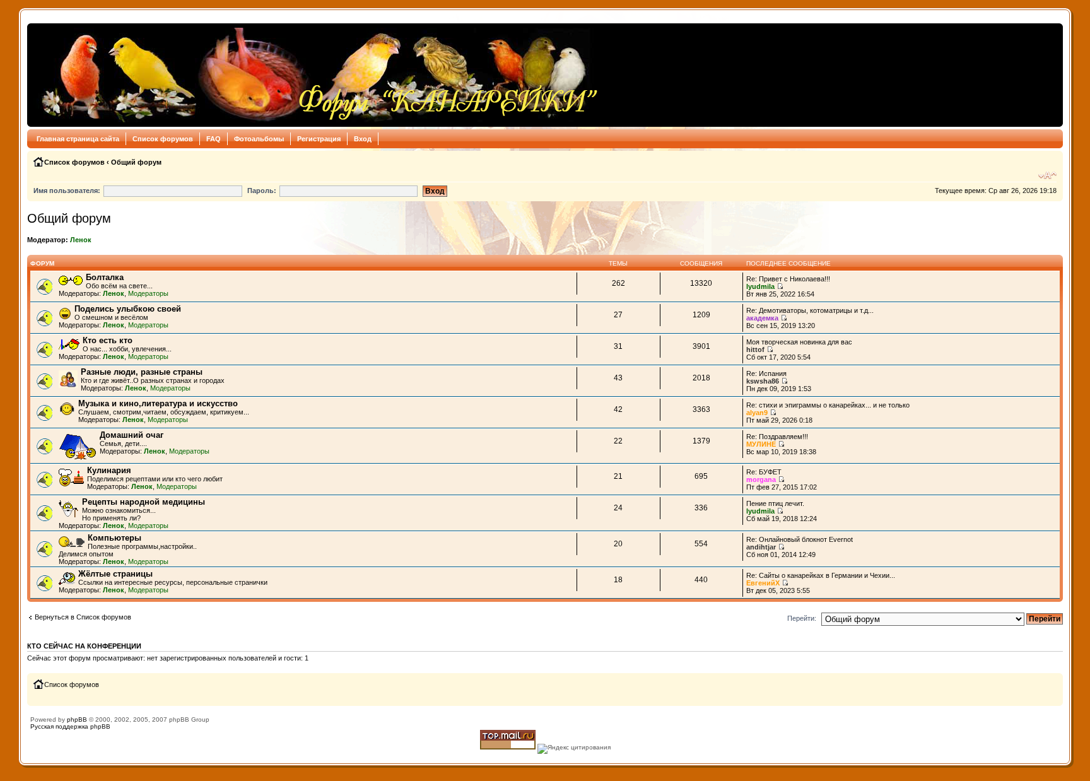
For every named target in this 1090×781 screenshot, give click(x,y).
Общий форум (136, 162)
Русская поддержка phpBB (70, 726)
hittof (755, 349)
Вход (363, 139)
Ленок (80, 240)
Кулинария (109, 470)
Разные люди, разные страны (141, 372)
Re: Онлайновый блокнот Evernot (799, 539)
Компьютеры (114, 538)
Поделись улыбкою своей (127, 309)
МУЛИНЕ (761, 444)
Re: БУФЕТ (764, 472)
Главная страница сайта (78, 139)
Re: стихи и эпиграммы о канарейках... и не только (828, 405)
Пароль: (261, 190)
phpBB (77, 719)
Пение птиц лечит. (775, 503)
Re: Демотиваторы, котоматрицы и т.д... (810, 310)
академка (762, 318)
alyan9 (757, 412)
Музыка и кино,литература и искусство (158, 403)
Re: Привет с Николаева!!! (788, 279)
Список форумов (162, 139)
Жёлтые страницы (115, 573)
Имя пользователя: (66, 190)
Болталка (105, 277)
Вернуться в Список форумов (83, 617)
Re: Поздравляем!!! (777, 436)
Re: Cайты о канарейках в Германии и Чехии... (820, 575)
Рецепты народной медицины (143, 502)
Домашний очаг (131, 435)
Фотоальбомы (259, 139)
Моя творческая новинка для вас (799, 342)
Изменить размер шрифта (1047, 175)
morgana (761, 479)
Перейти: (801, 618)
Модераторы (148, 293)
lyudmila (760, 286)
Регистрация (319, 139)
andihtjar (761, 547)
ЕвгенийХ (763, 583)
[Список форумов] (316, 75)
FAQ (213, 139)
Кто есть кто (107, 340)
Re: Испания (766, 373)
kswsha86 (762, 381)
